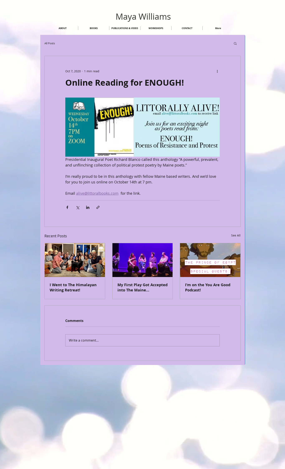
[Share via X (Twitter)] (77, 207)
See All (236, 235)
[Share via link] (98, 207)
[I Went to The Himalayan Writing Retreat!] (75, 260)
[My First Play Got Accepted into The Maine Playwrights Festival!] (142, 260)
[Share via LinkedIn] (88, 207)
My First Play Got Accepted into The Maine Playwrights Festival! (142, 287)
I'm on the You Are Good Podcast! (207, 287)
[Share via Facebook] (67, 207)
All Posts (49, 43)
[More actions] (217, 71)
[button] (235, 43)
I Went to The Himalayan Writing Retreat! (73, 287)
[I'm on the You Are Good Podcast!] (210, 260)
